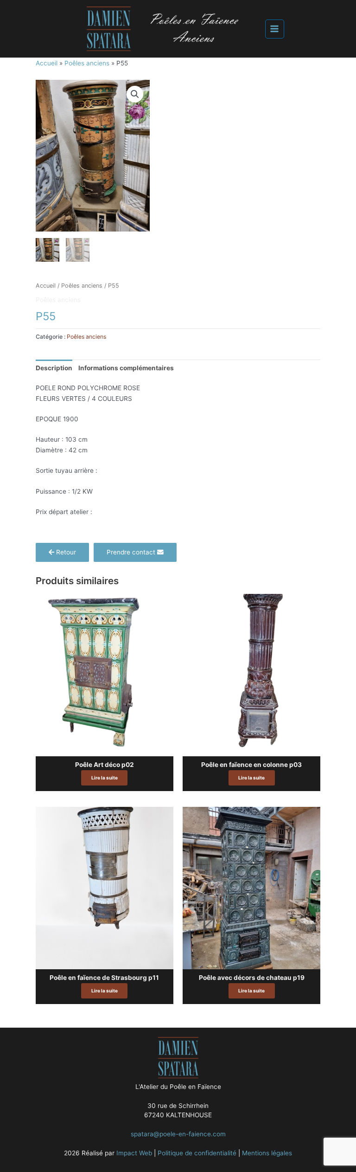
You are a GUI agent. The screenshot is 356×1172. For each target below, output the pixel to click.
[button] (135, 94)
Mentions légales (267, 1153)
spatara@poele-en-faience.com (178, 1134)
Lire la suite (104, 777)
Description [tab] (54, 368)
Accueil (46, 63)
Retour (65, 552)
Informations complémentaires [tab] (126, 368)
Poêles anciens (86, 63)
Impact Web (134, 1153)
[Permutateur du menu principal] (274, 29)
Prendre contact (132, 552)
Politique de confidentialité (197, 1153)
